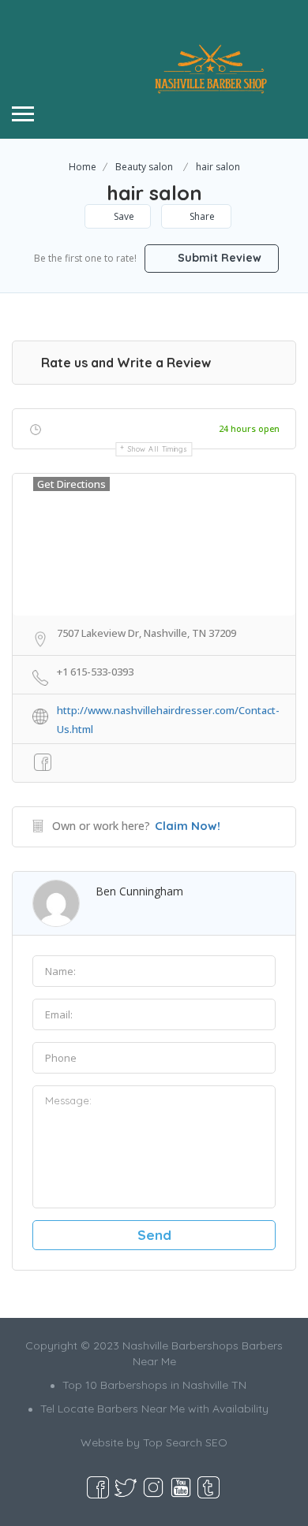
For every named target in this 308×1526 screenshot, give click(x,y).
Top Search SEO (185, 1442)
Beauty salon (144, 166)
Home (82, 166)
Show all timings (157, 449)
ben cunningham (139, 891)
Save (122, 216)
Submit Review (218, 258)
